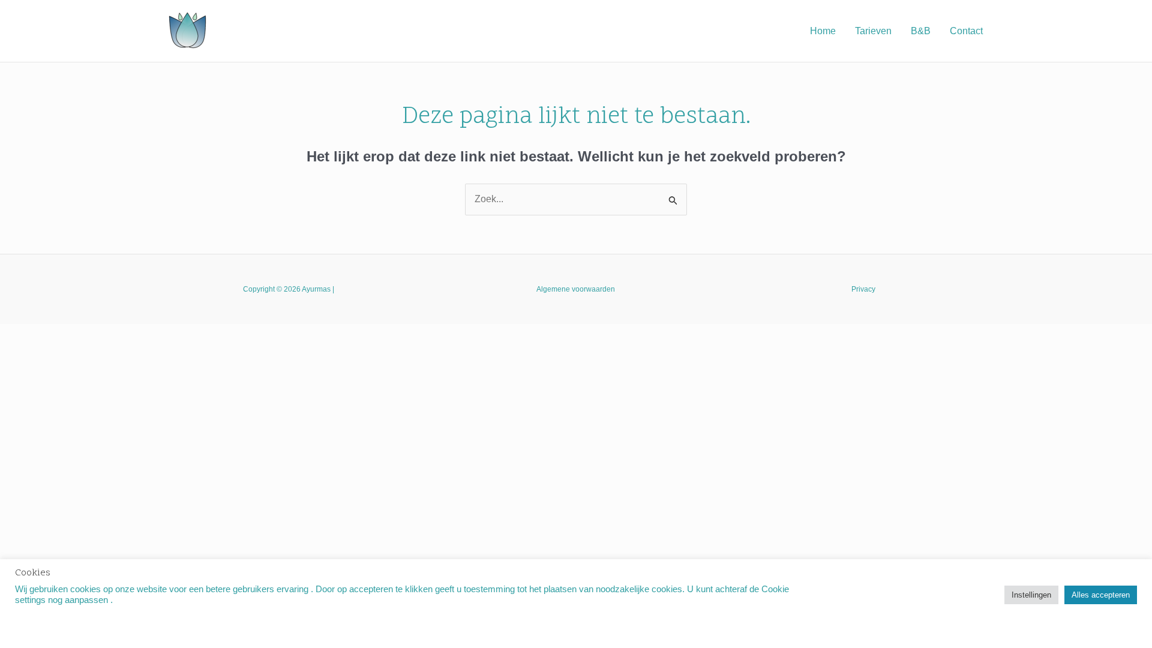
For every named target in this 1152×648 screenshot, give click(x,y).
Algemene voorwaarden (575, 289)
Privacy (863, 289)
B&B (921, 31)
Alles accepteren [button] (1101, 594)
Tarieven (873, 31)
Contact (966, 31)
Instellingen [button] (1031, 594)
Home (823, 31)
